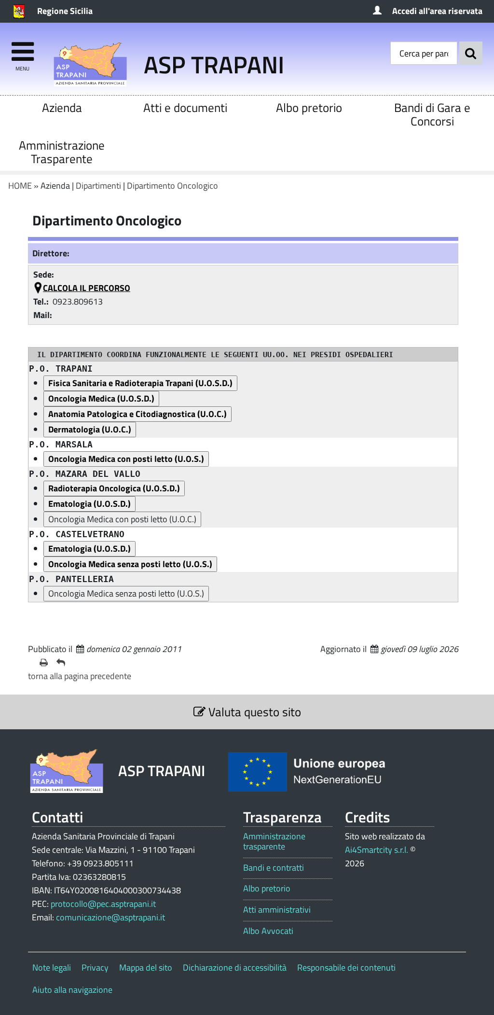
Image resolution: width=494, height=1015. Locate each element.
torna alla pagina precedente (79, 675)
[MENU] (22, 47)
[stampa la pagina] (44, 662)
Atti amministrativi (277, 909)
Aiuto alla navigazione (72, 989)
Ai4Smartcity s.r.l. (376, 849)
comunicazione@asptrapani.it (110, 917)
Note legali (51, 967)
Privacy (95, 967)
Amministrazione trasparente (274, 841)
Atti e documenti (185, 107)
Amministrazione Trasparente (62, 152)
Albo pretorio (309, 107)
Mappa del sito (145, 967)
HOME (20, 185)
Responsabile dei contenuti (346, 967)
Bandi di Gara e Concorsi (432, 114)
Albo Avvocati (268, 931)
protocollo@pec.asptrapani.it (103, 903)
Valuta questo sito (253, 711)
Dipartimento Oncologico (172, 185)
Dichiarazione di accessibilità (235, 967)
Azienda (62, 107)
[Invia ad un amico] (61, 662)
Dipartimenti (98, 185)
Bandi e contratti (273, 867)
